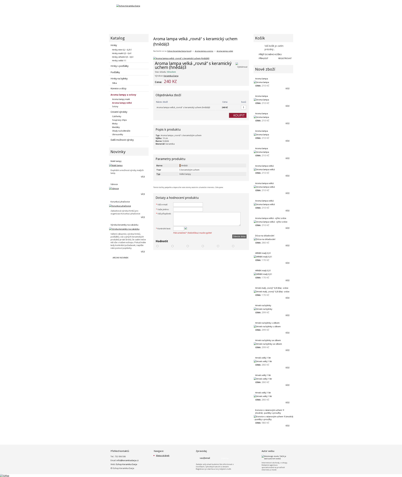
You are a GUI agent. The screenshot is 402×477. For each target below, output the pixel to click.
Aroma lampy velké (225, 51)
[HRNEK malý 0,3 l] (273, 256)
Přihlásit (263, 58)
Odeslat (224, 458)
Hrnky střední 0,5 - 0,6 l (122, 56)
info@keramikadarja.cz (128, 460)
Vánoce (114, 184)
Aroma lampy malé (121, 99)
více (143, 176)
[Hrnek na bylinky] (273, 309)
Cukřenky (116, 116)
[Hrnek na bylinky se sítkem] (273, 343)
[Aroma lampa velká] (273, 169)
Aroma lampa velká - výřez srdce (270, 218)
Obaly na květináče (121, 130)
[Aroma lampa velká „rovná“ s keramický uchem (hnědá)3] (181, 58)
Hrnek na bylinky (263, 305)
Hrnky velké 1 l (119, 60)
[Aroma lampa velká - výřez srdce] (273, 221)
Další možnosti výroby (122, 139)
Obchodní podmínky (260, 24)
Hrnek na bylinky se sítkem (268, 340)
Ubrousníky (117, 134)
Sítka (114, 83)
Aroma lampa (261, 78)
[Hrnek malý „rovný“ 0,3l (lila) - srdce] (273, 291)
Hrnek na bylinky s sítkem (267, 322)
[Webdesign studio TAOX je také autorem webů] (276, 458)
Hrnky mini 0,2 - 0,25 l (122, 49)
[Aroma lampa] (273, 82)
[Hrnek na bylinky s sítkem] (273, 326)
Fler (165, 9)
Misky (115, 123)
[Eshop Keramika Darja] (128, 5)
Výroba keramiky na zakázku (124, 224)
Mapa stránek (162, 455)
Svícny (115, 106)
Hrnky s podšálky (119, 65)
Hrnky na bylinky (119, 78)
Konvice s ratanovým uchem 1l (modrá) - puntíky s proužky (269, 411)
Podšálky (115, 72)
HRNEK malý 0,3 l (263, 253)
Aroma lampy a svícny (204, 51)
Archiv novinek (120, 257)
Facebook (156, 9)
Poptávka (232, 24)
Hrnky (114, 45)
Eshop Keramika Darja (126, 464)
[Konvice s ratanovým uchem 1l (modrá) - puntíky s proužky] (273, 418)
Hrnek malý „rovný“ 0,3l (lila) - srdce (271, 288)
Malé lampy (116, 161)
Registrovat (285, 58)
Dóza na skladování (264, 235)
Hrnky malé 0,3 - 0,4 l (121, 53)
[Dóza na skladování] (273, 239)
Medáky (116, 127)
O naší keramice (207, 24)
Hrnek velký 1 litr (263, 357)
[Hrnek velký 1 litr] (273, 361)
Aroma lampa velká (264, 165)
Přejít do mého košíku (270, 54)
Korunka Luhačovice (120, 201)
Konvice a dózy (118, 88)
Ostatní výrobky (119, 111)
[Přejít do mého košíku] (258, 47)
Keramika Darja (171, 75)
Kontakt (286, 24)
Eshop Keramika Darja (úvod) (179, 51)
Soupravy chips (119, 120)
